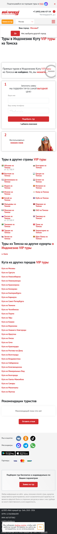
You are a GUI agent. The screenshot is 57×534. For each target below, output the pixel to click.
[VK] (18, 438)
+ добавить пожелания (28, 124)
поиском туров (16, 142)
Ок (40, 527)
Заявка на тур (7, 22)
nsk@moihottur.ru (8, 521)
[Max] (46, 3)
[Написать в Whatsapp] (32, 445)
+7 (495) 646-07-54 (42, 11)
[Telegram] (25, 445)
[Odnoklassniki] (25, 438)
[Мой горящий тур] (10, 13)
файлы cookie (20, 525)
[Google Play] (8, 453)
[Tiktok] (32, 438)
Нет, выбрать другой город (33, 33)
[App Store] (22, 453)
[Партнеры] (23, 460)
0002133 (44, 532)
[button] (10, 167)
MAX (41, 3)
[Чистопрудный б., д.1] (54, 11)
